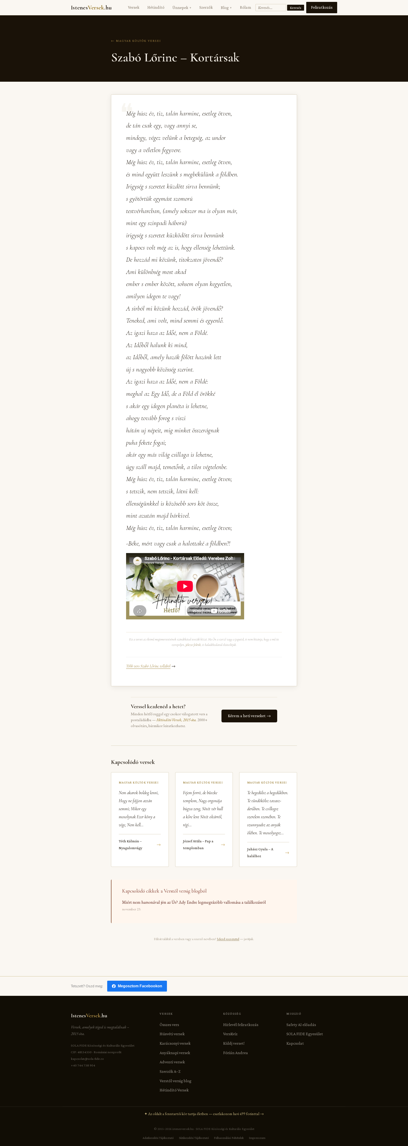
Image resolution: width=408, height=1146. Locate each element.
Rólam (245, 7)
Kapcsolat (295, 1043)
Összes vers (169, 1024)
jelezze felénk (193, 645)
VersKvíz (230, 1033)
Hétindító (155, 7)
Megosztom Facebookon (140, 986)
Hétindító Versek (174, 1090)
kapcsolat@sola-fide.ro (87, 1059)
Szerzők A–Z (170, 1071)
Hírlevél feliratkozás (240, 1024)
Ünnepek (181, 7)
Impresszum (257, 1138)
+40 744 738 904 (83, 1065)
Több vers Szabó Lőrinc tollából (148, 666)
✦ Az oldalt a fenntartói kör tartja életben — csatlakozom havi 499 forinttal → (204, 1113)
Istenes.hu (91, 7)
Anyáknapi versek (175, 1052)
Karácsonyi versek (175, 1043)
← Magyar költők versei (136, 41)
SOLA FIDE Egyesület (304, 1033)
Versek (133, 7)
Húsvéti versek (172, 1033)
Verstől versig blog (175, 1080)
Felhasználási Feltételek (229, 1138)
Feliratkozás (321, 7)
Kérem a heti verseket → (249, 715)
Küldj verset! (234, 1043)
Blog (226, 7)
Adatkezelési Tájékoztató (158, 1138)
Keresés (295, 8)
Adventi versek (172, 1062)
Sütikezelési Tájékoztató (194, 1138)
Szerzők (206, 7)
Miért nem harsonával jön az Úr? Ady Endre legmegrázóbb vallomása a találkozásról (194, 902)
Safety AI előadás (301, 1024)
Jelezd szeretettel (228, 939)
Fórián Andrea (235, 1052)
